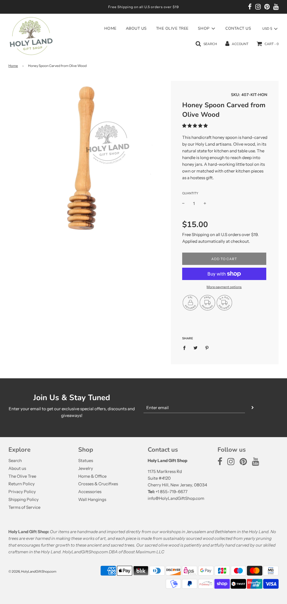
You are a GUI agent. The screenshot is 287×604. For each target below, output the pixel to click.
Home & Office (92, 476)
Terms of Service (24, 507)
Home (110, 28)
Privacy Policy (22, 491)
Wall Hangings (92, 499)
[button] (195, 125)
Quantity (190, 193)
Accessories (89, 491)
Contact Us (238, 28)
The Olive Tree (172, 28)
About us (136, 28)
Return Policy (21, 483)
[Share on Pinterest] (207, 347)
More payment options (224, 287)
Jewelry (85, 468)
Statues (85, 460)
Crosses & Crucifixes (98, 483)
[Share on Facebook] (185, 347)
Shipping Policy (23, 499)
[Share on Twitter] (195, 347)
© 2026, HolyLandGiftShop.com (32, 571)
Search (15, 460)
